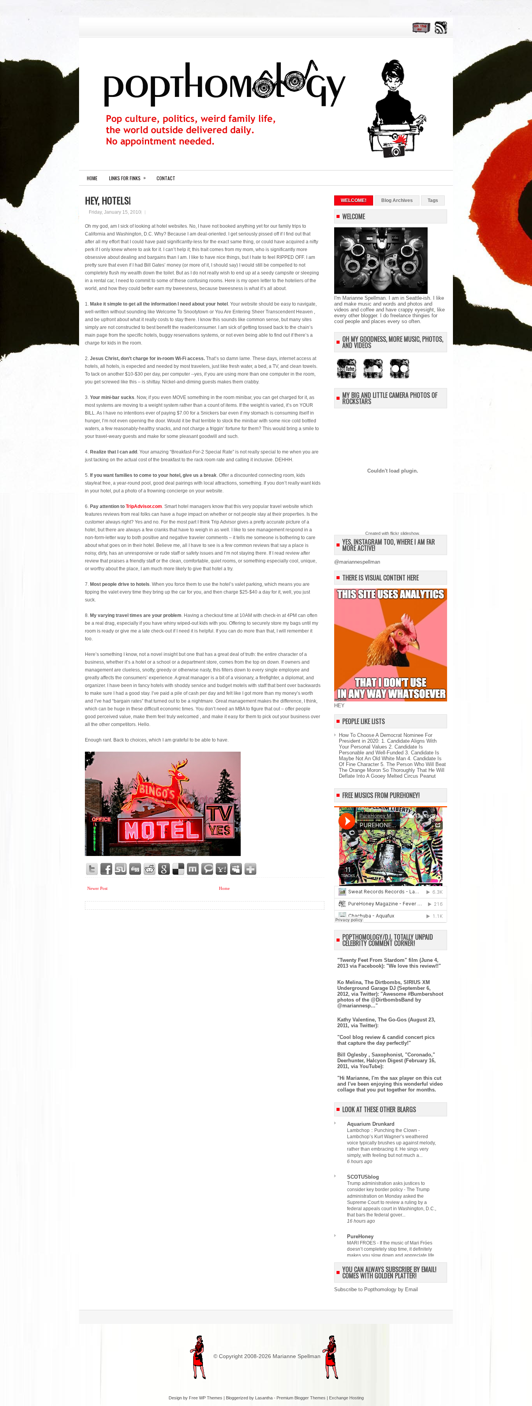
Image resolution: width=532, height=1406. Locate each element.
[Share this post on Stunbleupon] (121, 869)
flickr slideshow (404, 533)
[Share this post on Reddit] (150, 869)
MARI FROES (362, 1243)
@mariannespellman (357, 562)
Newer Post (97, 888)
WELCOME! (353, 200)
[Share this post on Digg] (135, 869)
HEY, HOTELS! (108, 200)
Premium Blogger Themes (301, 1397)
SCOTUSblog (363, 1177)
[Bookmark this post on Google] (164, 869)
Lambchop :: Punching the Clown (382, 1130)
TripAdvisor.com (144, 506)
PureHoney (360, 1236)
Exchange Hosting (346, 1397)
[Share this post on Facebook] (106, 869)
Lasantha (264, 1397)
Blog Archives (397, 200)
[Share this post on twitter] (92, 869)
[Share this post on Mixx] (193, 869)
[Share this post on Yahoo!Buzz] (222, 869)
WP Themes (210, 1397)
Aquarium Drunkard (371, 1124)
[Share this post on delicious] (179, 869)
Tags (433, 200)
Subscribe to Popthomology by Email (376, 1289)
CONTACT (166, 178)
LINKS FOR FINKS (127, 177)
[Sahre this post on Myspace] (236, 869)
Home (92, 178)
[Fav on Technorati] (207, 869)
